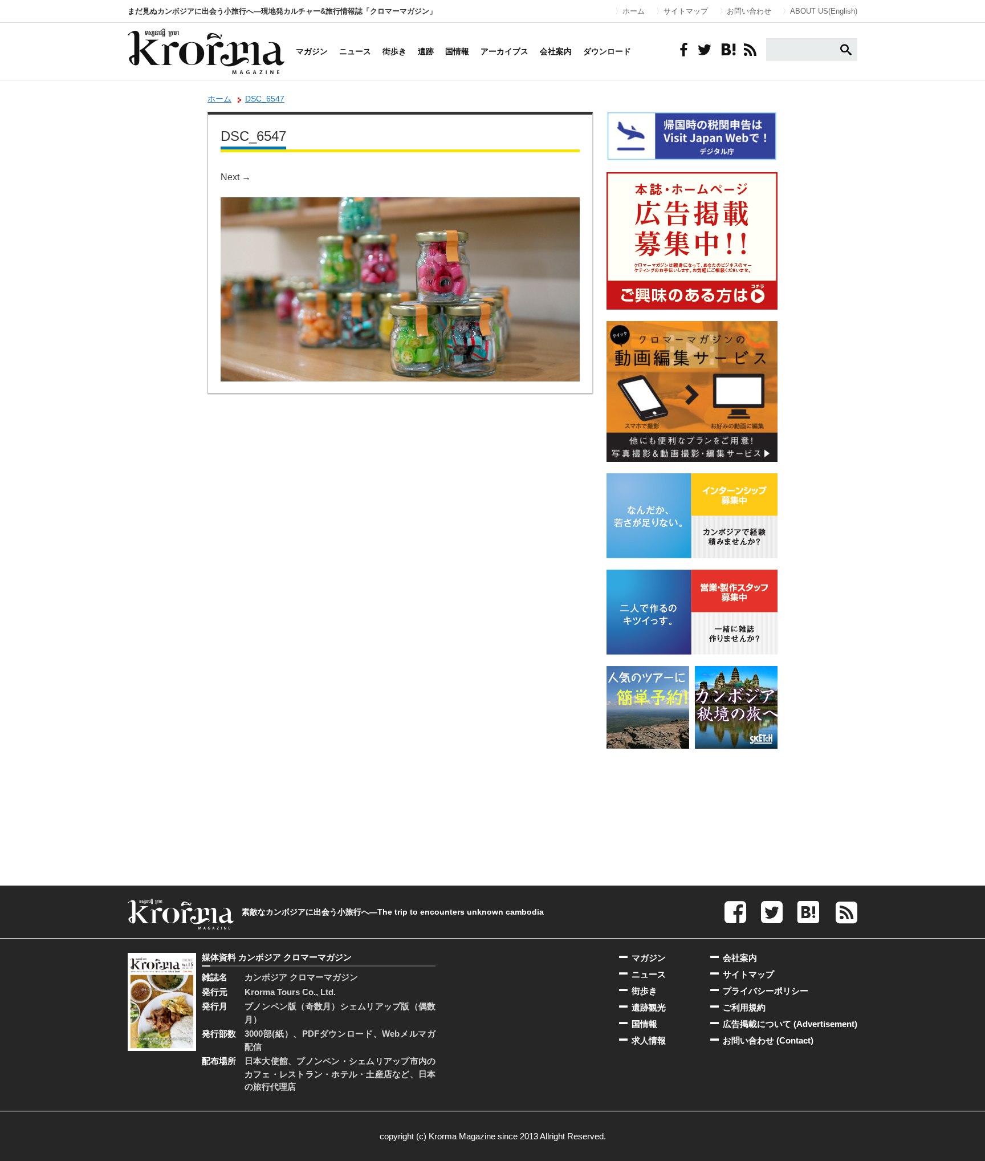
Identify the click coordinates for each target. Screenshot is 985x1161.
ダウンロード (607, 51)
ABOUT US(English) (823, 11)
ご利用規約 (744, 1007)
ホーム (633, 11)
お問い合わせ (749, 11)
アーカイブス (504, 51)
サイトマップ (686, 11)
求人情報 (649, 1040)
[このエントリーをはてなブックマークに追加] (727, 49)
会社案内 (556, 51)
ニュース (355, 51)
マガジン (312, 51)
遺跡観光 (649, 1007)
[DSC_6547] (400, 205)
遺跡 (426, 51)
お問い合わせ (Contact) (768, 1040)
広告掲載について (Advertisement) (790, 1024)
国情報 (457, 51)
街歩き (394, 51)
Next (236, 177)
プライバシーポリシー (765, 991)
